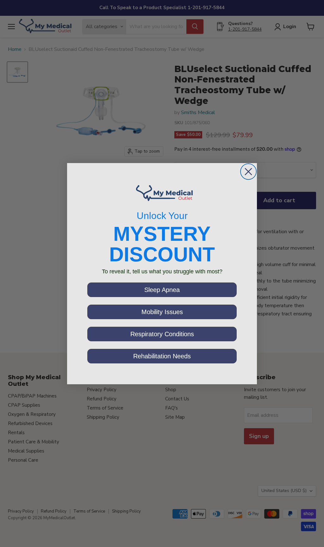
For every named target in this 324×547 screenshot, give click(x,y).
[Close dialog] (248, 171)
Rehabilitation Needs (162, 356)
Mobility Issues (162, 311)
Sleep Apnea (162, 289)
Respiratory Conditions (162, 334)
